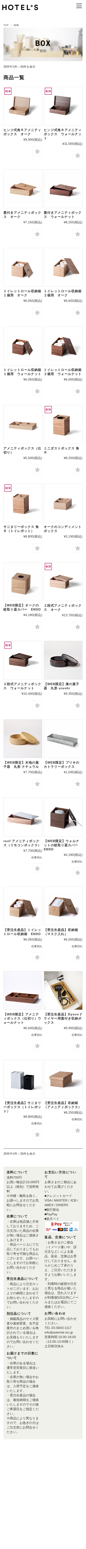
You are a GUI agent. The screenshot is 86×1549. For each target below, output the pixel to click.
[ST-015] (63, 817)
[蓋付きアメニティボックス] (63, 188)
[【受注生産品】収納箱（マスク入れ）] (63, 906)
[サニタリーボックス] (22, 503)
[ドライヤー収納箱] (63, 990)
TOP (5, 25)
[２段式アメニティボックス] (63, 581)
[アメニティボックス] (22, 817)
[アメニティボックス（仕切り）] (22, 424)
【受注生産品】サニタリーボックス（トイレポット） (22, 1107)
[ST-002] (22, 581)
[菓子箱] (63, 660)
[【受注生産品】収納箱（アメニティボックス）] (63, 1079)
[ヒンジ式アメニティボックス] (22, 106)
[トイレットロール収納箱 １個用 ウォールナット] (22, 346)
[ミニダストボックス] (63, 424)
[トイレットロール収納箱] (22, 267)
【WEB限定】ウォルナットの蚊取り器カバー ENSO (63, 845)
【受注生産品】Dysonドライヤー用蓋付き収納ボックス (63, 1018)
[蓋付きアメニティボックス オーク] (22, 188)
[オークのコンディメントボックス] (63, 503)
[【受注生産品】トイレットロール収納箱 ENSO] (22, 906)
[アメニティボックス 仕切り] (22, 990)
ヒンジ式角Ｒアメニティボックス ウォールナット (63, 134)
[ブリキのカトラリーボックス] (63, 738)
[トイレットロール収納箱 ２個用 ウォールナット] (63, 346)
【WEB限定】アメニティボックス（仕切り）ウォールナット (22, 1018)
